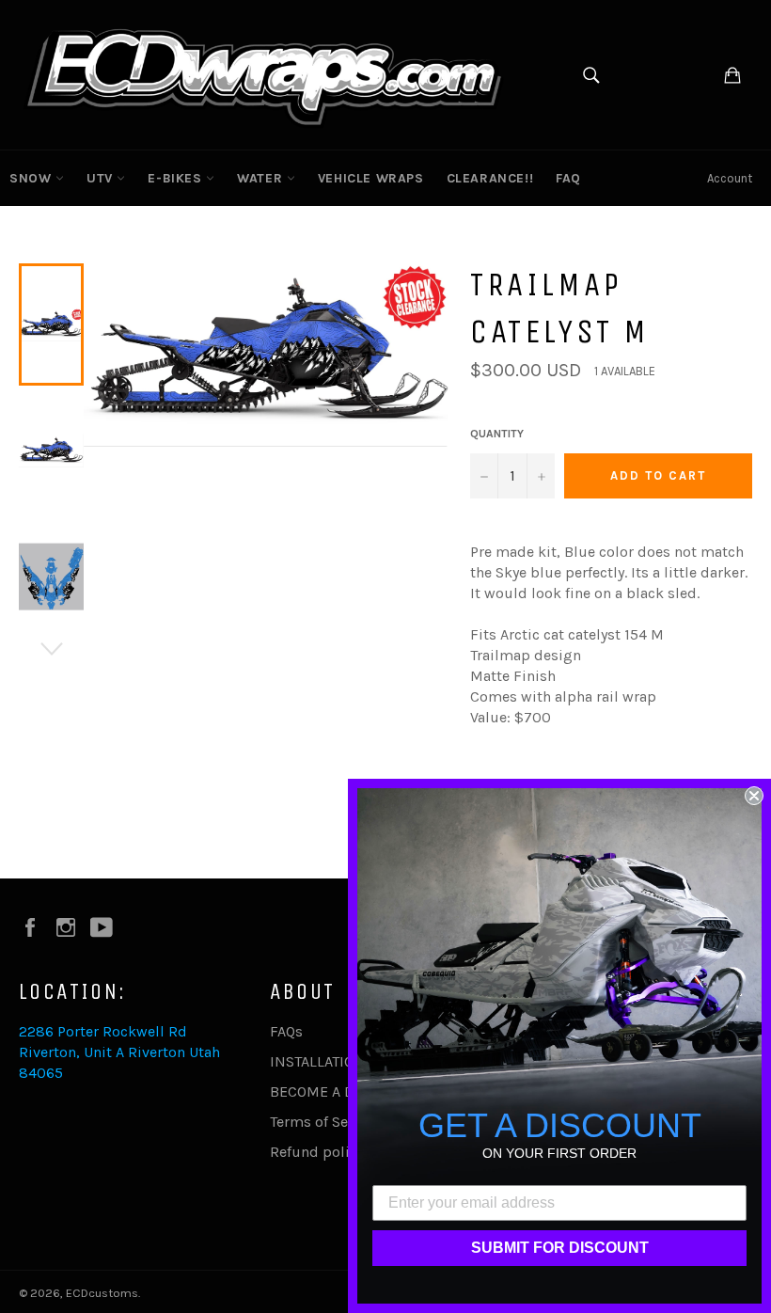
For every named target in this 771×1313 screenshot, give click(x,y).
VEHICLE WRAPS (371, 178)
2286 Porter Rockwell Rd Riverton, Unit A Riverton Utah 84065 (119, 1052)
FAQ (568, 178)
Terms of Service (325, 1122)
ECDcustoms (102, 1293)
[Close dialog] (754, 795)
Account (729, 178)
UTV (102, 178)
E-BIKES (177, 178)
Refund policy (317, 1152)
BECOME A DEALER (333, 1091)
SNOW (32, 178)
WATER (262, 178)
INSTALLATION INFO (336, 1061)
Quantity (497, 433)
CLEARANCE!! (490, 178)
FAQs (286, 1031)
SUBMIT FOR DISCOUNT (560, 1248)
